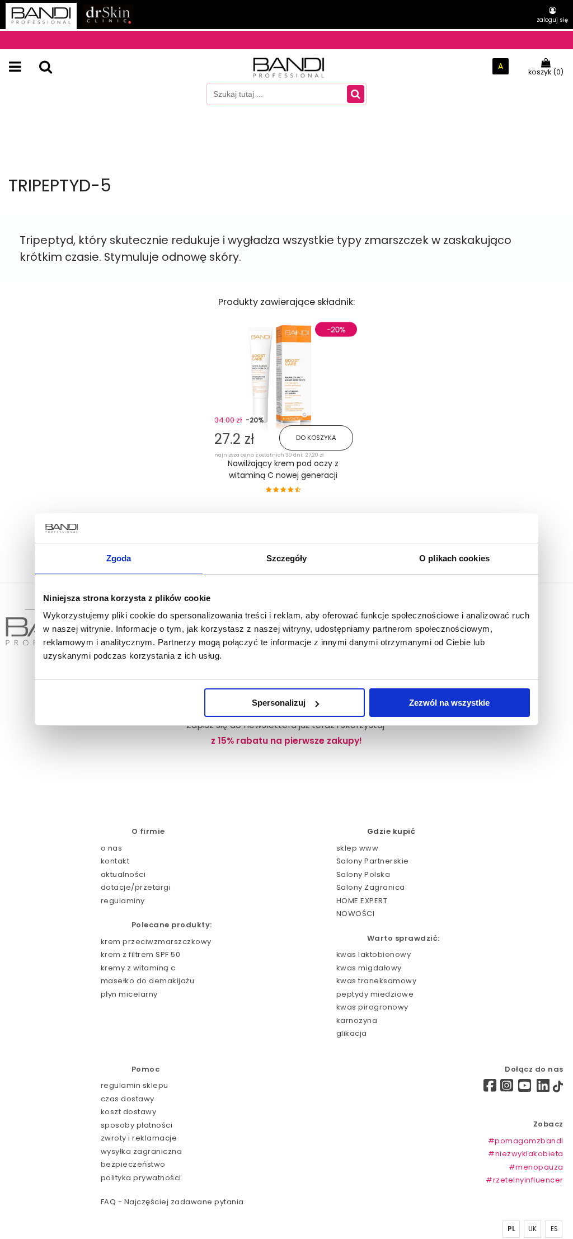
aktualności (123, 874)
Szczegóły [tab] (286, 558)
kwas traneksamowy (376, 980)
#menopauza (536, 1167)
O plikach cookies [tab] (454, 558)
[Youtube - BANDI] (524, 1088)
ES (554, 1228)
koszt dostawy (129, 1111)
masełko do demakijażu (148, 980)
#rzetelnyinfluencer (524, 1180)
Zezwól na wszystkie (449, 702)
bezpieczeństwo (133, 1164)
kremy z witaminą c (138, 968)
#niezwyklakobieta (525, 1153)
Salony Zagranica (370, 887)
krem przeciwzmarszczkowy (156, 941)
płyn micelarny (129, 994)
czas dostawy (127, 1098)
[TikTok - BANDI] (558, 1089)
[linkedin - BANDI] (543, 1088)
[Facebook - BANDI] (486, 1087)
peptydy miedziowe (375, 994)
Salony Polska (363, 874)
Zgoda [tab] (118, 558)
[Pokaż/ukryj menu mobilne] (15, 67)
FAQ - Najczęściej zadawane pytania (172, 1201)
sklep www (357, 848)
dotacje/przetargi (136, 887)
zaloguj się (552, 20)
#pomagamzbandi (525, 1140)
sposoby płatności (137, 1125)
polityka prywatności (141, 1177)
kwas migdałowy (369, 968)
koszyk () (545, 72)
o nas (112, 848)
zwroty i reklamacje (139, 1138)
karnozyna (357, 1020)
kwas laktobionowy (373, 954)
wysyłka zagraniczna (141, 1151)
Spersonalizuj (279, 702)
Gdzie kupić (391, 831)
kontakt (115, 861)
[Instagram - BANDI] (507, 1088)
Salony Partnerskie (372, 861)
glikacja (351, 1033)
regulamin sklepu (134, 1085)
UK (532, 1228)
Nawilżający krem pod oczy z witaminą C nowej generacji (283, 469)
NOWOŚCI (355, 913)
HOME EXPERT (362, 900)
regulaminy (123, 900)
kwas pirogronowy (372, 1007)
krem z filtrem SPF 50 (141, 954)
